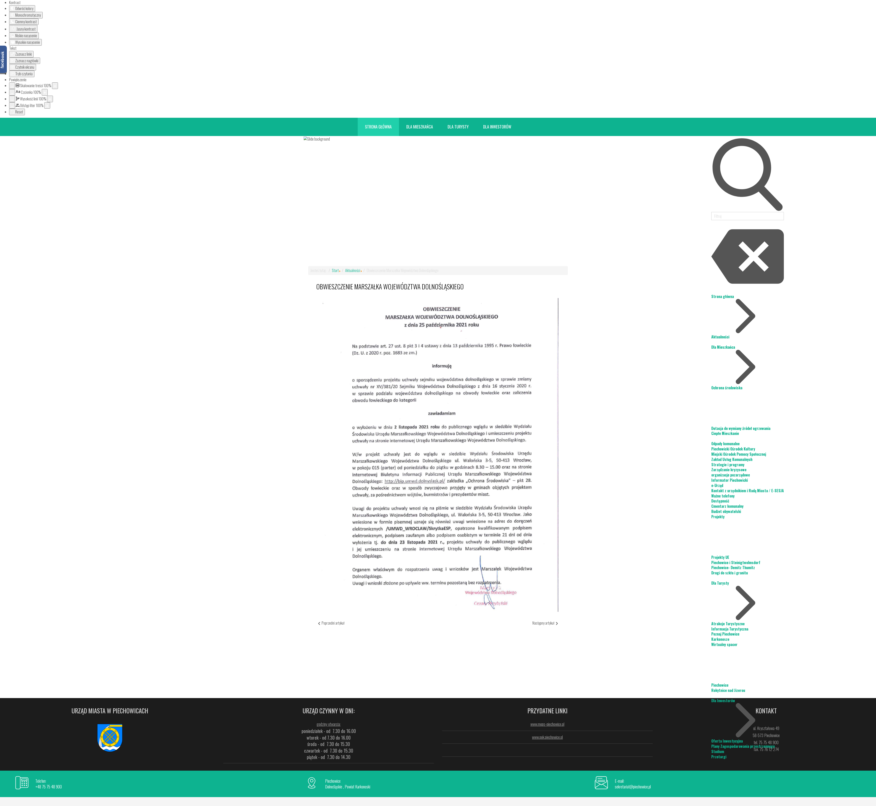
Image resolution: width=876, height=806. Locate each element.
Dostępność (720, 501)
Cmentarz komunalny (727, 506)
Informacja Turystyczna (729, 629)
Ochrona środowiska (726, 387)
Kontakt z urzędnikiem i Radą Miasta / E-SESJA (747, 490)
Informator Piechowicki (729, 480)
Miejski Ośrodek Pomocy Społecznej (738, 454)
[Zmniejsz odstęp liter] (12, 105)
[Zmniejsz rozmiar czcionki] (12, 92)
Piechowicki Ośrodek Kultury (733, 449)
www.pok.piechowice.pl (547, 737)
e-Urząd (717, 485)
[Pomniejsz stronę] (12, 85)
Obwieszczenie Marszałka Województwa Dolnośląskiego (390, 286)
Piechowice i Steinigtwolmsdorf (735, 562)
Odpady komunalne (725, 443)
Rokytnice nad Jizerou (728, 690)
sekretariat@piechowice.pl (633, 787)
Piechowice (719, 685)
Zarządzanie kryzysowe (728, 469)
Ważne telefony (723, 496)
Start (335, 270)
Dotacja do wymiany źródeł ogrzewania (740, 428)
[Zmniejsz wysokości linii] (12, 99)
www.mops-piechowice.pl (547, 724)
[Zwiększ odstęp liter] (47, 105)
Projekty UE (720, 557)
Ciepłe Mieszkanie (725, 433)
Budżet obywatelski (726, 511)
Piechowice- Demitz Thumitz (733, 567)
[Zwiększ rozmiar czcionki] (45, 92)
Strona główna (722, 296)
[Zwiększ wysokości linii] (50, 99)
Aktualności (720, 337)
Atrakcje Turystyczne (728, 623)
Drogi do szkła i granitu (729, 573)
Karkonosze (720, 639)
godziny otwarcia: (329, 724)
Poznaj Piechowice (725, 634)
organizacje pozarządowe (730, 475)
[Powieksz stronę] (55, 85)
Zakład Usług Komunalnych (731, 459)
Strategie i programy (727, 464)
